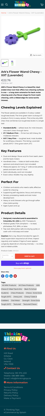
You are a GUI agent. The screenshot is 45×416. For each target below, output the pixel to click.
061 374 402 (21, 373)
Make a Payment (12, 398)
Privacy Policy (10, 390)
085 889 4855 (17, 376)
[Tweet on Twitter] (7, 276)
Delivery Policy (11, 395)
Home (3, 13)
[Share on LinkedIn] (11, 276)
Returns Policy (11, 393)
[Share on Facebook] (2, 276)
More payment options (22, 268)
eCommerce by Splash (15, 412)
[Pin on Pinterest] (15, 276)
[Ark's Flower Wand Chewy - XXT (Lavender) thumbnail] (4, 62)
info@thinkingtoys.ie (20, 378)
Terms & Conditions (13, 387)
